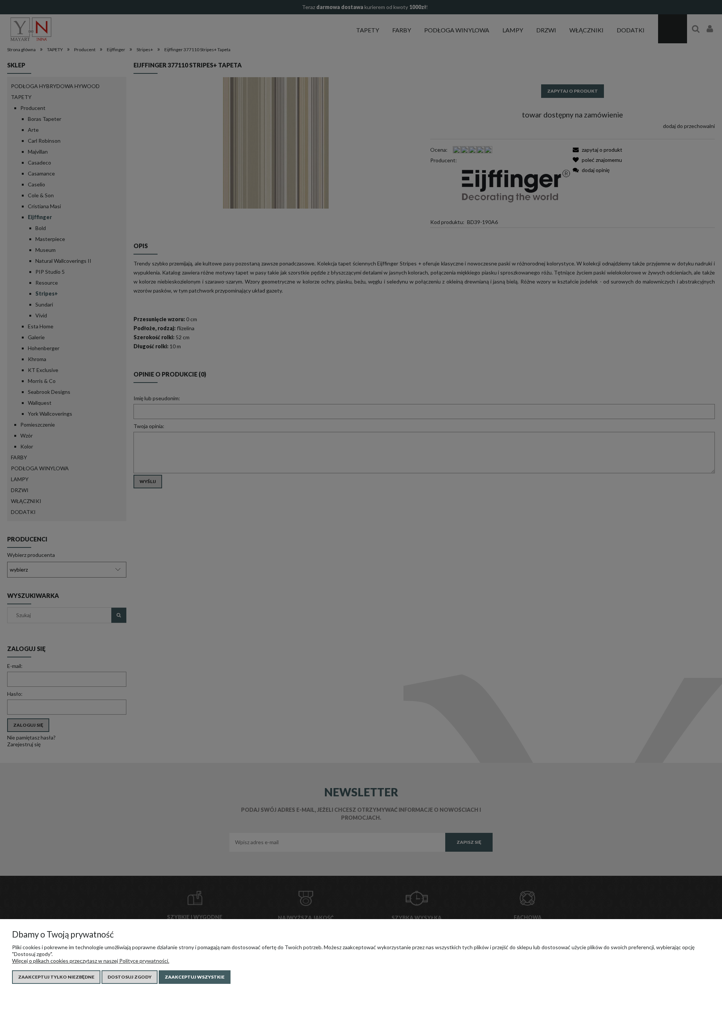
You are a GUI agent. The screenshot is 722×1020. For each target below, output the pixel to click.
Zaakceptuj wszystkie (194, 977)
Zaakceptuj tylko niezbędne (56, 977)
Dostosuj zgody (130, 977)
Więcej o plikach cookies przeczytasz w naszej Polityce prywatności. (90, 960)
